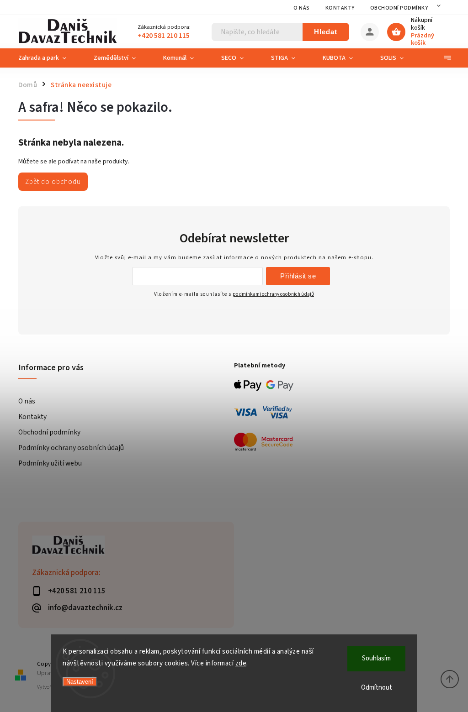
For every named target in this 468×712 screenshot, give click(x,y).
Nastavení (79, 681)
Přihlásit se (298, 276)
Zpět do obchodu (53, 182)
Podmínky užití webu (50, 463)
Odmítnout (376, 687)
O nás (301, 8)
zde (241, 663)
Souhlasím (376, 658)
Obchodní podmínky (399, 8)
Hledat (325, 32)
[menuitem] (49, 58)
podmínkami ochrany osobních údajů (273, 294)
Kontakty (340, 8)
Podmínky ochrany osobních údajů (71, 448)
